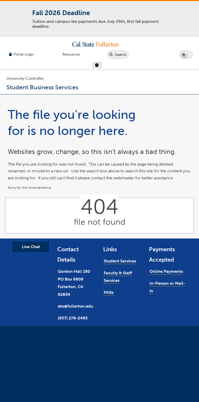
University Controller (25, 78)
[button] (99, 44)
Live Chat (31, 246)
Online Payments (166, 271)
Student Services (120, 260)
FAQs (108, 292)
